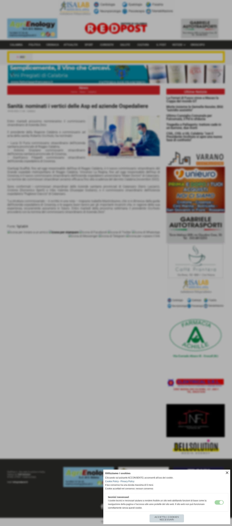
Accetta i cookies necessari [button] (167, 518)
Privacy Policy (127, 481)
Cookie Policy (112, 481)
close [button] (227, 472)
